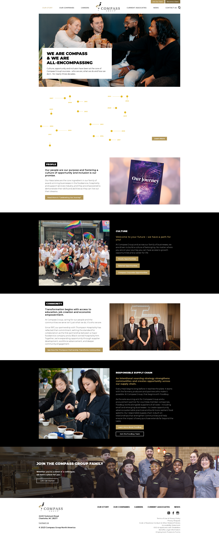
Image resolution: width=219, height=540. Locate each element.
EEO (155, 527)
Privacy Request (173, 521)
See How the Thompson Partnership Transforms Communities (73, 350)
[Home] (51, 507)
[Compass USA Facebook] (173, 513)
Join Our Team (158, 2)
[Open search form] (178, 7)
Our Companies (66, 8)
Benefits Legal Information (169, 530)
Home (108, 6)
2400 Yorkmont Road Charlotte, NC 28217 (49, 517)
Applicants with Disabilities (169, 527)
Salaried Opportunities (127, 266)
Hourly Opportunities (127, 259)
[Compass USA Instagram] (177, 513)
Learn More (159, 138)
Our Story (47, 8)
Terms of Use (162, 518)
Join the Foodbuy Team (130, 434)
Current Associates (136, 8)
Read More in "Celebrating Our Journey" (64, 197)
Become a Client (173, 2)
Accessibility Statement (171, 525)
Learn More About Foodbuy (129, 427)
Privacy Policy (174, 518)
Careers (85, 8)
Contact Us (171, 8)
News (156, 8)
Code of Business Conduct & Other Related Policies (159, 523)
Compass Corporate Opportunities (132, 273)
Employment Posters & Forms (168, 532)
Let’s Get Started (47, 481)
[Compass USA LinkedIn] (168, 513)
